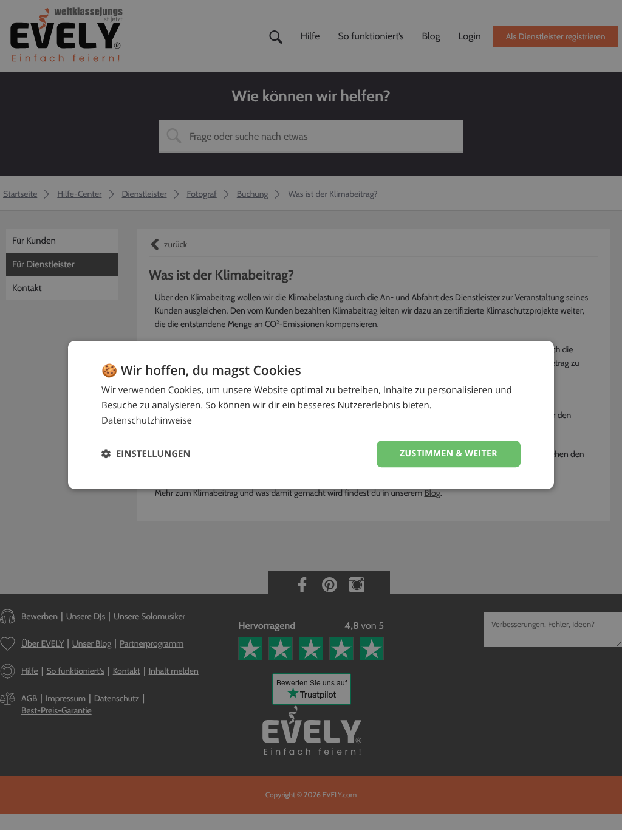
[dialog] (311, 415)
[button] (146, 454)
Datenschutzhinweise (146, 420)
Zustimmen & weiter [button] (448, 453)
